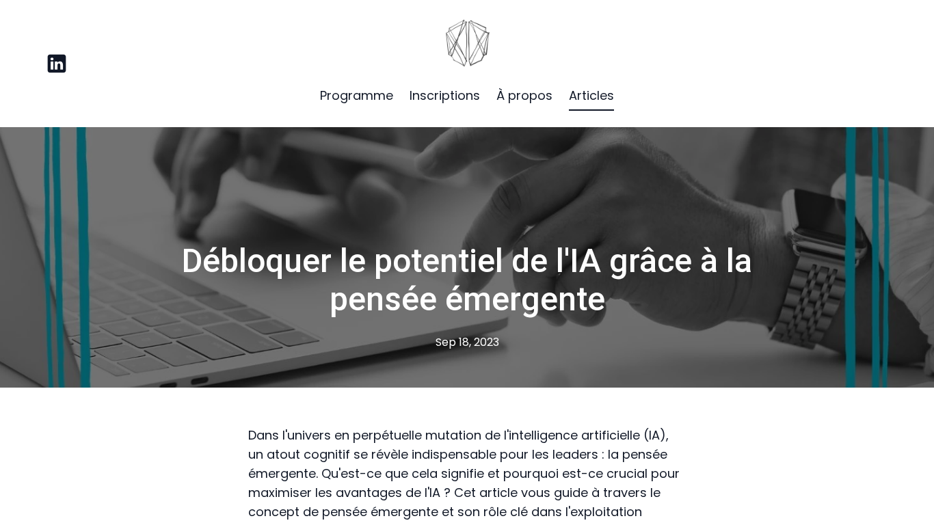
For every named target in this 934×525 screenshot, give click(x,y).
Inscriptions (445, 95)
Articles (591, 95)
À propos (524, 95)
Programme (356, 95)
